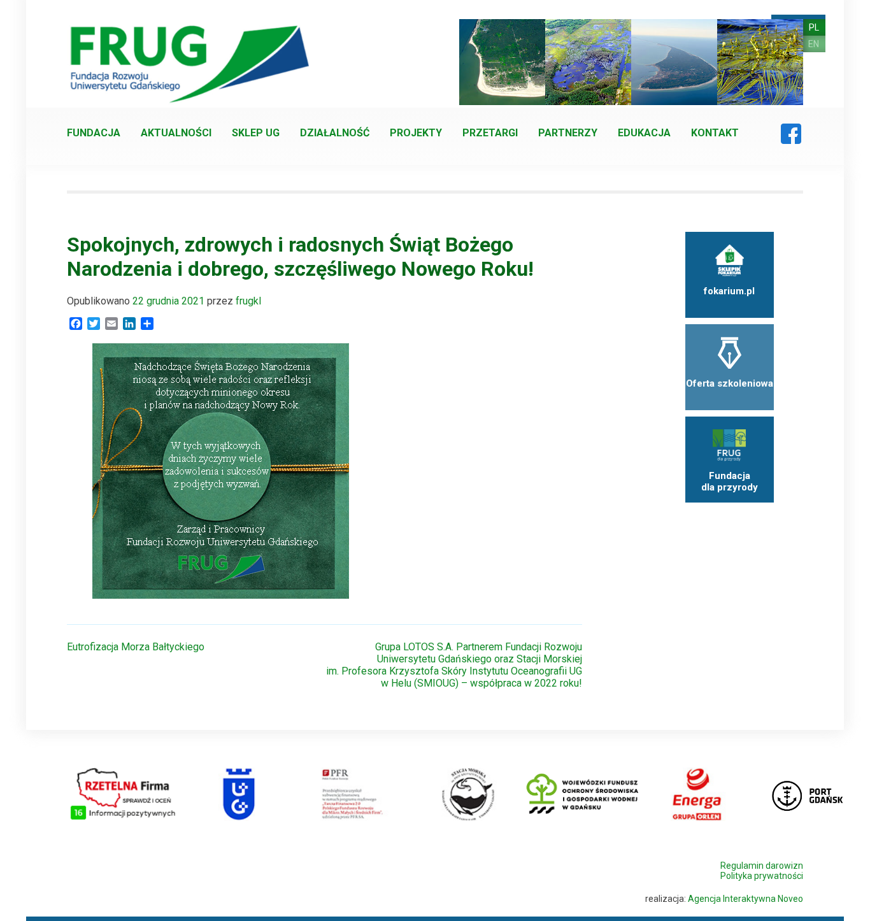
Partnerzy (567, 133)
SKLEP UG (256, 133)
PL (814, 27)
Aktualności (176, 133)
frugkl (248, 301)
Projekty (416, 133)
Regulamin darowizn (761, 865)
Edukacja (644, 133)
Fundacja (93, 133)
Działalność (334, 133)
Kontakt (715, 133)
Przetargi (490, 133)
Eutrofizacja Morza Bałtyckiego (135, 647)
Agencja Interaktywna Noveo (745, 899)
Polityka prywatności (761, 876)
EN (813, 44)
